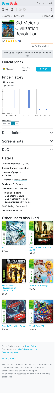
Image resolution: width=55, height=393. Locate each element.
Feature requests (10, 352)
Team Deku (30, 346)
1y (9, 123)
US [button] (5, 9)
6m (4, 123)
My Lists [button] (19, 15)
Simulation (24, 168)
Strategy (13, 168)
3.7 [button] (11, 41)
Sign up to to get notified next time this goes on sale (27, 54)
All (17, 123)
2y (13, 123)
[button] (27, 133)
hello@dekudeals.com (27, 349)
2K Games (18, 184)
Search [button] (47, 15)
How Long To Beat (11, 192)
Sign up (41, 3)
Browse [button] (6, 15)
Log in (50, 3)
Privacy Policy (9, 358)
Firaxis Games (20, 179)
